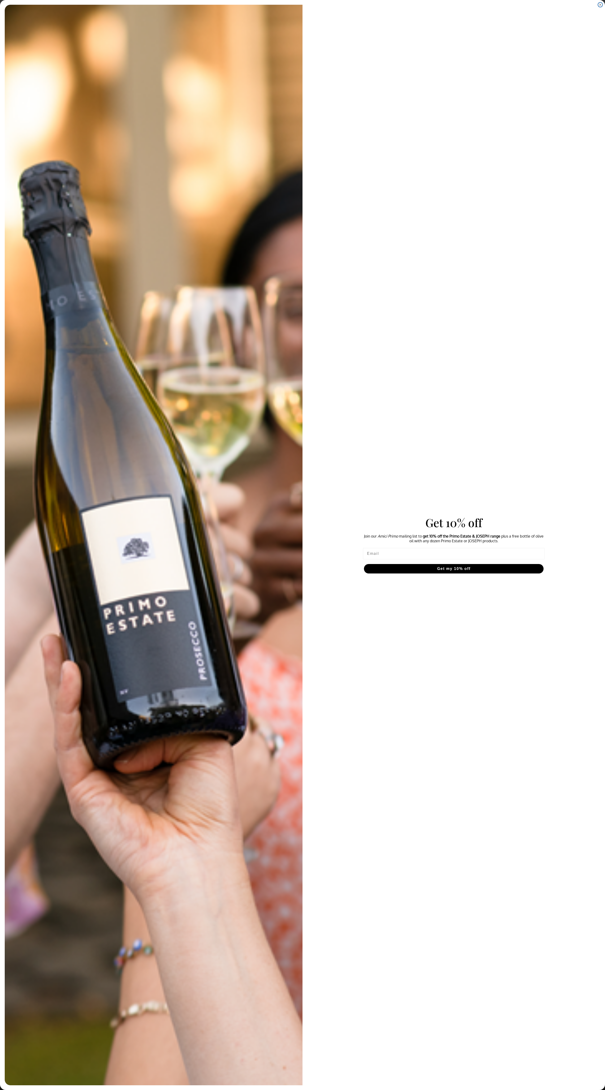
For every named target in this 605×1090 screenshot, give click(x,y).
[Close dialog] (600, 4)
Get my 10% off (454, 569)
